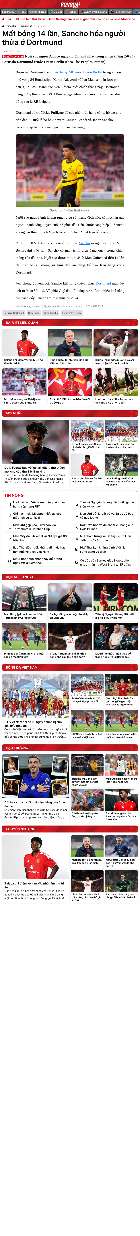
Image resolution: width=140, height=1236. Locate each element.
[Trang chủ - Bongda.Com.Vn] (70, 4)
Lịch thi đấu (8, 11)
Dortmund (103, 283)
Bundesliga (33, 313)
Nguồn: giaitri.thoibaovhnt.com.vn (62, 306)
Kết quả (22, 11)
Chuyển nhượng (37, 11)
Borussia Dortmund (14, 313)
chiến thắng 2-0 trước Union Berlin (76, 72)
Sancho (84, 243)
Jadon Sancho (51, 313)
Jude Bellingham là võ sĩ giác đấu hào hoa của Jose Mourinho (70, 19)
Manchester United (71, 313)
